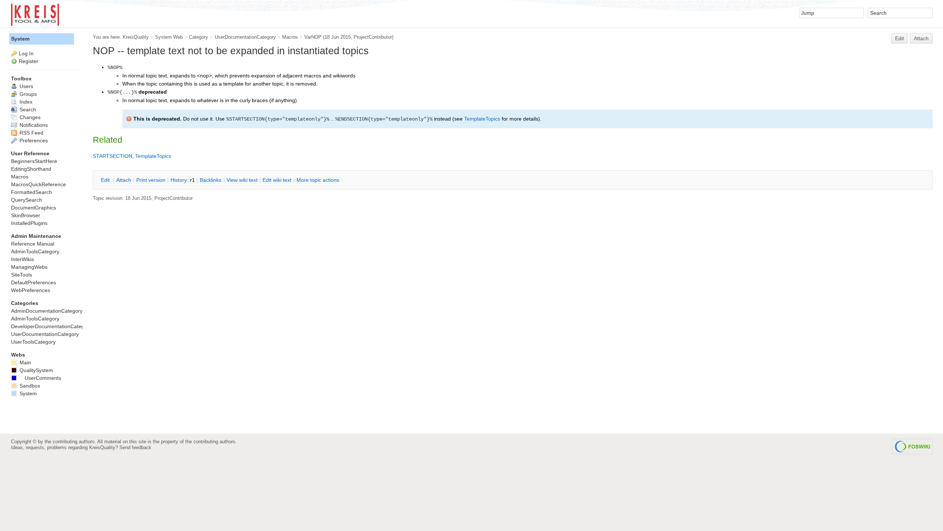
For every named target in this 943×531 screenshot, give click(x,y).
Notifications (33, 125)
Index (25, 102)
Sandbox (29, 386)
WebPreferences (30, 290)
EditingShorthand (31, 169)
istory (179, 180)
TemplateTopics (482, 119)
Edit (899, 38)
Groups (27, 94)
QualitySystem (35, 370)
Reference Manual (32, 244)
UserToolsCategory (33, 342)
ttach (123, 180)
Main (24, 362)
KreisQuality (136, 37)
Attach (921, 38)
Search (27, 109)
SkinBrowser (25, 215)
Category (198, 37)
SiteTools (21, 275)
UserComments (43, 378)
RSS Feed (30, 133)
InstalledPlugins (29, 223)
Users (25, 86)
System (20, 39)
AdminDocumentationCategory (47, 311)
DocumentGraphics (33, 208)
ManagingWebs (29, 267)
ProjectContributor (373, 37)
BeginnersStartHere (34, 161)
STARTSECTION (112, 156)
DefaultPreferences (33, 282)
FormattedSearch (31, 192)
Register (28, 61)
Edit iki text (277, 180)
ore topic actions (318, 180)
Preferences (33, 140)
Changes (29, 117)
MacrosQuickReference (38, 184)
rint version (150, 180)
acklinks (210, 180)
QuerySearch (26, 200)
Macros (290, 37)
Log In (26, 53)
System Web (169, 37)
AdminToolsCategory (35, 251)
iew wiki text (242, 180)
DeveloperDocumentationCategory (51, 326)
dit (106, 180)
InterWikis (22, 259)
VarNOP (313, 37)
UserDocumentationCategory (245, 37)
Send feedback (135, 447)
